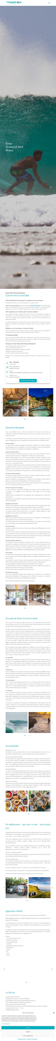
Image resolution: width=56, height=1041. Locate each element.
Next (54, 402)
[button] (54, 1013)
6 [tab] (32, 419)
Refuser (28, 1031)
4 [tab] (29, 419)
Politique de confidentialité (32, 1039)
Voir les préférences (28, 1035)
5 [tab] (30, 419)
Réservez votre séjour (28, 381)
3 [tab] (27, 419)
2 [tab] (26, 419)
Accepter (28, 1027)
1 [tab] (24, 419)
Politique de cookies (22, 1039)
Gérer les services (6, 1023)
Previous (1, 402)
